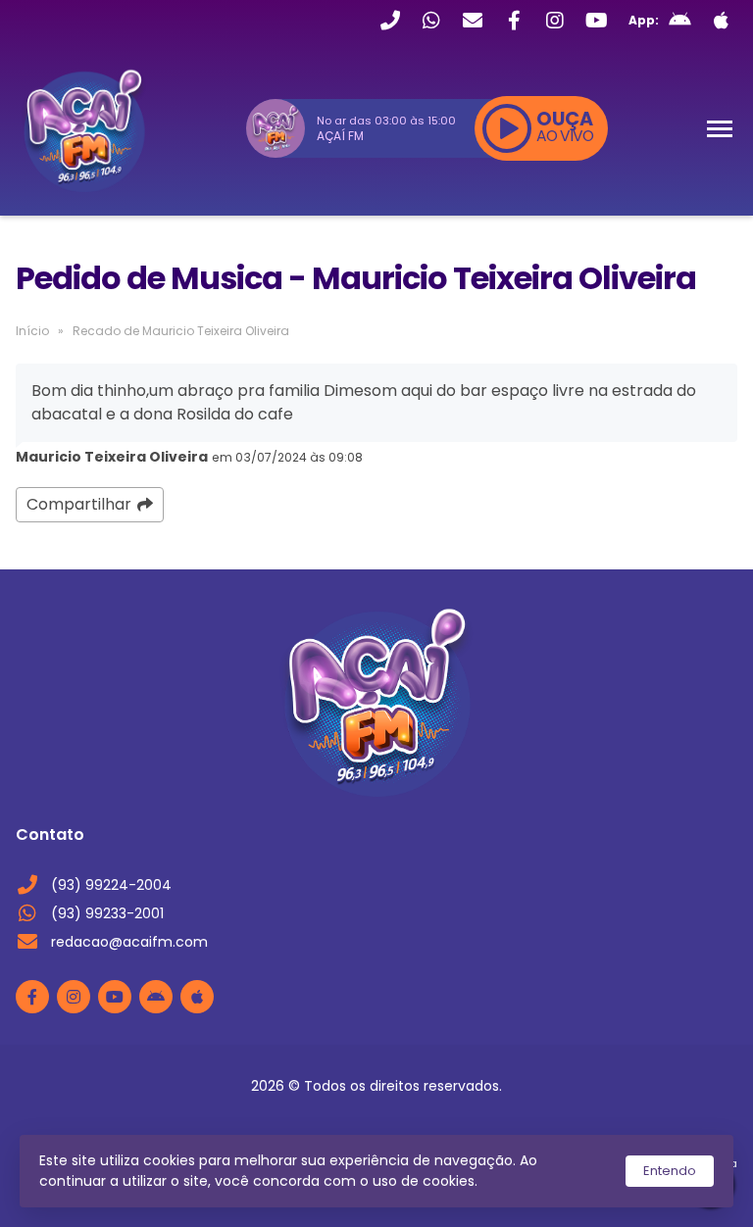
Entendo (669, 1170)
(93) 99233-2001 (107, 913)
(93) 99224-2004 (111, 885)
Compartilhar (78, 504)
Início (32, 330)
